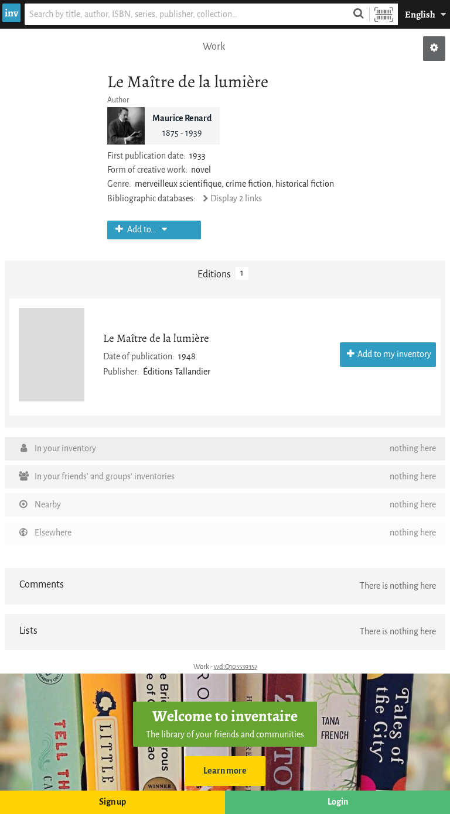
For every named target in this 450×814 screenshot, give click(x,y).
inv (11, 13)
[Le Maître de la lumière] (51, 354)
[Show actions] (434, 48)
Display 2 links (236, 198)
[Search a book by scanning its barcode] (384, 14)
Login (338, 802)
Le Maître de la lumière (156, 338)
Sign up (112, 802)
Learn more (225, 771)
